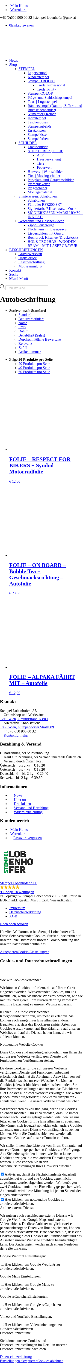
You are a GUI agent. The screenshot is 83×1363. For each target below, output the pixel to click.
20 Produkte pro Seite (34, 364)
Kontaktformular (16, 735)
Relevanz (25, 343)
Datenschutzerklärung (16, 1357)
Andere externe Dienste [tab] (17, 1208)
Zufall (22, 348)
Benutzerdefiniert (31, 319)
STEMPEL (26, 69)
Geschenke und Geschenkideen (41, 221)
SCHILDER (27, 143)
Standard (24, 315)
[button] (41, 869)
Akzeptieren (9, 952)
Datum (23, 331)
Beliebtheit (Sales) (31, 335)
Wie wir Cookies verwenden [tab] (21, 980)
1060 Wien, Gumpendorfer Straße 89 (27, 727)
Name (22, 323)
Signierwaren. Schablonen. (38, 196)
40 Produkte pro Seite (34, 368)
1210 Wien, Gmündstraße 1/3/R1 (24, 719)
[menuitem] (46, 6)
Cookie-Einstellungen (33, 952)
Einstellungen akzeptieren (18, 1361)
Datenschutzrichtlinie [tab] (15, 1333)
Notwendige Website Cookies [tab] (21, 1044)
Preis (22, 327)
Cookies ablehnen (50, 1361)
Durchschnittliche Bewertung (39, 339)
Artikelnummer (29, 352)
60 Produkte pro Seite (34, 372)
